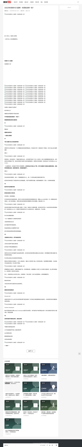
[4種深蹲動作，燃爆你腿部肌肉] (48, 368)
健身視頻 (46, 2)
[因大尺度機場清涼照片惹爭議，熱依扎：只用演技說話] (12, 423)
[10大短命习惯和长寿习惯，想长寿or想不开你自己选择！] (48, 387)
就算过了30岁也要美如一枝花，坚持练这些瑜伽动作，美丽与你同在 (30, 376)
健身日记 (6, 10)
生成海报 (43, 445)
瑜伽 (41, 2)
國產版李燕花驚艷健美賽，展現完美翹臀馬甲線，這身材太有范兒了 (12, 412)
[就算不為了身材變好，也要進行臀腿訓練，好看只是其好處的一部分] (12, 368)
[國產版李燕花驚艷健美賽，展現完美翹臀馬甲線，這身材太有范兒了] (12, 405)
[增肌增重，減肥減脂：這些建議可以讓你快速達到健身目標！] (48, 405)
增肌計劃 (37, 2)
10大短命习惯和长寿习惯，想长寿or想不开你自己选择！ (48, 394)
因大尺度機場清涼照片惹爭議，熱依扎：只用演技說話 (12, 431)
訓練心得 (26, 2)
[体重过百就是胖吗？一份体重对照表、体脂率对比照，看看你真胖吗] (12, 387)
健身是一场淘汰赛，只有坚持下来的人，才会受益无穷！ (30, 412)
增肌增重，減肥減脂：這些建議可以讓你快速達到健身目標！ (48, 412)
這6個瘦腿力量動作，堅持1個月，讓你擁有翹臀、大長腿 (30, 394)
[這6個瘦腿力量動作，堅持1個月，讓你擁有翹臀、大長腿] (30, 387)
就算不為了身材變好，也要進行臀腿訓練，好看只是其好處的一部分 (12, 376)
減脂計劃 (15, 2)
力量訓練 (32, 2)
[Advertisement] (30, 25)
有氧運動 (21, 2)
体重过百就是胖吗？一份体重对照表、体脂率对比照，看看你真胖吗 (12, 394)
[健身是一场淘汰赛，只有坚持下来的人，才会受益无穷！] (30, 405)
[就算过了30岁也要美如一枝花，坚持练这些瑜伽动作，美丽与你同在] (30, 368)
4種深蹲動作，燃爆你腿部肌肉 (48, 375)
